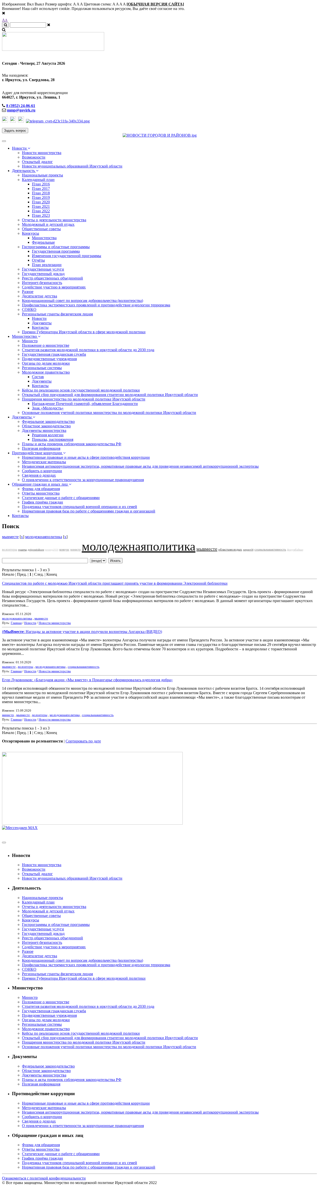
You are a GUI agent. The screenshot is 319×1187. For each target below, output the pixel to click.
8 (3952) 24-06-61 (20, 106)
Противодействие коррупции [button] (37, 453)
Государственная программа (56, 251)
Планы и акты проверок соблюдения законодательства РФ (71, 444)
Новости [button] (20, 148)
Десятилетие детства (39, 296)
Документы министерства (44, 430)
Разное (27, 291)
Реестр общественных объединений (52, 278)
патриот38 (248, 549)
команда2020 (51, 549)
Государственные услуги (43, 269)
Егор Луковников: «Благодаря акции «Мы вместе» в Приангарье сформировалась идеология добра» (87, 680)
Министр (30, 341)
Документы (42, 323)
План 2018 (41, 193)
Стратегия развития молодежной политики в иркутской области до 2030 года (88, 350)
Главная (16, 623)
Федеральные (43, 242)
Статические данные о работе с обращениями (61, 498)
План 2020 (41, 202)
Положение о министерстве (45, 345)
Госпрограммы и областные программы (56, 247)
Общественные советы (41, 229)
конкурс (64, 549)
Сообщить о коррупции (42, 471)
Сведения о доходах (39, 475)
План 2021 (41, 206)
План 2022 (41, 211)
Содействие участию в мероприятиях (54, 287)
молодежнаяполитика (43, 537)
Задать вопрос (15, 130)
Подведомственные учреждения (49, 359)
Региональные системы (42, 368)
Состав (38, 377)
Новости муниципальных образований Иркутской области (72, 166)
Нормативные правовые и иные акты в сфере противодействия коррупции (86, 457)
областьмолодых (230, 549)
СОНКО (29, 309)
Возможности (33, 157)
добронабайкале (36, 549)
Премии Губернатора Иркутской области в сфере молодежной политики (84, 332)
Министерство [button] (25, 336)
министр (75, 549)
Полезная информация (41, 448)
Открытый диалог (37, 162)
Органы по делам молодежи (46, 363)
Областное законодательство (46, 426)
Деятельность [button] (24, 171)
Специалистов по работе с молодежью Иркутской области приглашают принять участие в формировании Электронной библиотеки (115, 583)
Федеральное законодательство (48, 421)
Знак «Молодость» (48, 408)
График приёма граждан (42, 502)
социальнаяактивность (270, 549)
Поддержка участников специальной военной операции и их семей (79, 507)
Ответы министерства (41, 493)
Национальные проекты (42, 175)
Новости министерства (41, 153)
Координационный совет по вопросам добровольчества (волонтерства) (82, 300)
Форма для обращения (41, 489)
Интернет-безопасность (42, 283)
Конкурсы (30, 233)
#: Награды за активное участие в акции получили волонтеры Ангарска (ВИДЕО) (82, 631)
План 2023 (41, 215)
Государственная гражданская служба (54, 354)
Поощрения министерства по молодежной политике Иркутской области (83, 399)
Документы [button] (22, 417)
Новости (39, 318)
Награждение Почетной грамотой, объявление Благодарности (85, 403)
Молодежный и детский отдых (48, 224)
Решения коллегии (48, 435)
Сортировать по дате (83, 741)
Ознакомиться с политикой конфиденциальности (44, 1178)
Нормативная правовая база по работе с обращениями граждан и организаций (88, 511)
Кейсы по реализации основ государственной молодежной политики (81, 390)
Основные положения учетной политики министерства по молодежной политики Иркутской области (109, 412)
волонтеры (9, 549)
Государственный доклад (43, 274)
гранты (22, 549)
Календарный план (38, 179)
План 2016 (41, 184)
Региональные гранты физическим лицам (57, 314)
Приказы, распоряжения (52, 439)
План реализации (47, 265)
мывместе (10, 537)
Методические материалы (44, 462)
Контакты (40, 327)
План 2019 (41, 197)
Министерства (44, 238)
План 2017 (41, 188)
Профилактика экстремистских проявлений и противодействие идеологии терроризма (96, 305)
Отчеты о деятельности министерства (54, 220)
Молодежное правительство (46, 372)
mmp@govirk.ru (21, 110)
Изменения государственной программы (66, 256)
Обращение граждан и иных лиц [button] (40, 484)
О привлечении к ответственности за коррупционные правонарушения (83, 480)
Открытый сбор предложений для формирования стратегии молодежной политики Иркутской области (110, 395)
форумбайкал (295, 549)
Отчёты (38, 260)
